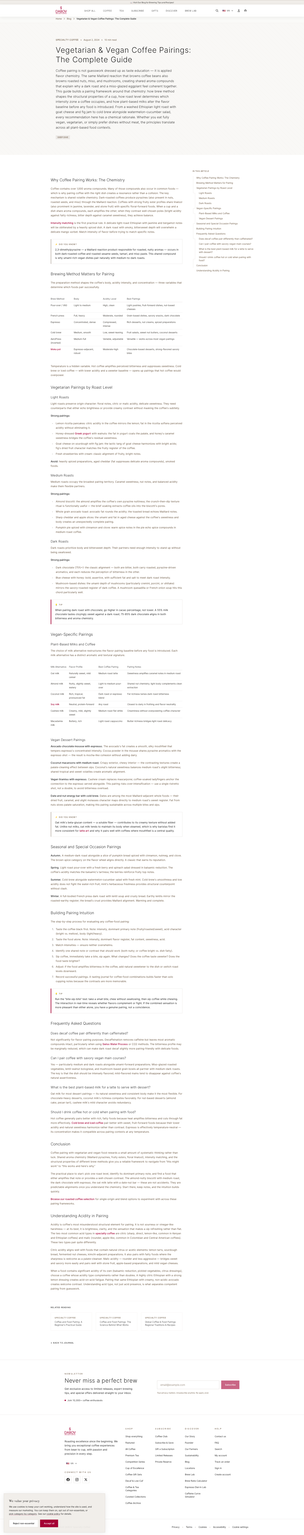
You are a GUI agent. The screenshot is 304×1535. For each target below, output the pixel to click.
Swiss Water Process (115, 1044)
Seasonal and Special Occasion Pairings (217, 223)
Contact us (220, 1436)
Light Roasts (205, 193)
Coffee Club (161, 1436)
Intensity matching (62, 223)
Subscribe (230, 1384)
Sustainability (192, 1455)
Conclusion (202, 265)
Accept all (49, 1523)
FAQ (217, 1442)
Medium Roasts (207, 198)
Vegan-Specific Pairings (208, 208)
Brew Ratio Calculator (196, 1480)
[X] (85, 1479)
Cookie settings (240, 1527)
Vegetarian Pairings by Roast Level (214, 188)
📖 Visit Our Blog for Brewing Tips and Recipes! (152, 2)
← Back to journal (62, 1343)
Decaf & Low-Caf (134, 1480)
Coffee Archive (133, 1503)
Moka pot (56, 349)
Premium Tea (132, 1455)
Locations (190, 1468)
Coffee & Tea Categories (132, 1489)
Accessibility (219, 1527)
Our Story (190, 1436)
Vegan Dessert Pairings (211, 218)
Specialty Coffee (67, 39)
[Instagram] (76, 1479)
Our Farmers (191, 1449)
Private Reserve (163, 1461)
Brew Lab (190, 1474)
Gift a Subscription (164, 1449)
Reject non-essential (23, 1523)
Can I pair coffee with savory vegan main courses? (225, 243)
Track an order (222, 1461)
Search (218, 1449)
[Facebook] (68, 1479)
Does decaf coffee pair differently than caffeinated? (226, 238)
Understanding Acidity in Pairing (213, 270)
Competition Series (135, 1461)
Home (59, 18)
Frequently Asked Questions (210, 233)
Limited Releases (164, 1455)
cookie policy (53, 1513)
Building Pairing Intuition (208, 228)
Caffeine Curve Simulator (192, 1495)
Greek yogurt (83, 433)
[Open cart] (245, 10)
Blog (69, 18)
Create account (223, 1474)
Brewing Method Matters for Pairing (214, 182)
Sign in (218, 1468)
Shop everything (133, 1436)
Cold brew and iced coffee (87, 1122)
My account (221, 1455)
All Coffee (130, 1449)
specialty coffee (105, 1233)
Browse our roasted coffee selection (73, 1199)
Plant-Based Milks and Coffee (214, 213)
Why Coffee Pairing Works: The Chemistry (218, 177)
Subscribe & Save (164, 1442)
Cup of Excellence (134, 1468)
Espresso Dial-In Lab (195, 1487)
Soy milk (55, 704)
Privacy (176, 1527)
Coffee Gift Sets (133, 1474)
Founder (189, 1442)
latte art (84, 830)
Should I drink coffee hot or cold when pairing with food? (225, 259)
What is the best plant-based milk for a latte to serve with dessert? (226, 250)
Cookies (203, 1527)
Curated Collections (135, 1496)
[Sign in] (239, 10)
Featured (130, 1442)
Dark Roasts (205, 203)
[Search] (217, 10)
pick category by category (23, 1513)
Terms (189, 1527)
